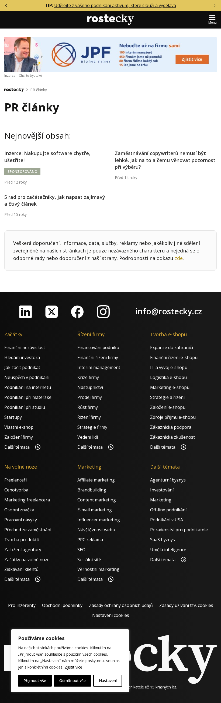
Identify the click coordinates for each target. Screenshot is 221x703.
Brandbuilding (91, 490)
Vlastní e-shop (18, 427)
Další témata (17, 447)
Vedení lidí (87, 437)
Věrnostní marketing (98, 569)
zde (179, 258)
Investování (162, 490)
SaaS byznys (162, 540)
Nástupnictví (90, 387)
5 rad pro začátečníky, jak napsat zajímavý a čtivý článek (54, 200)
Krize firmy (88, 377)
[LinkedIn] (25, 311)
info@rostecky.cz (169, 311)
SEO (81, 550)
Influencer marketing (98, 520)
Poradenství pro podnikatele (179, 530)
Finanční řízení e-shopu (174, 357)
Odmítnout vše (72, 680)
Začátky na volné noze (27, 560)
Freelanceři (15, 480)
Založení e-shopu (167, 407)
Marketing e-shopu (169, 387)
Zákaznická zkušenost (172, 437)
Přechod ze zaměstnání (27, 530)
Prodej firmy (89, 397)
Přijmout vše (34, 680)
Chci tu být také (30, 75)
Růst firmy (87, 407)
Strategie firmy (92, 427)
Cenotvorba (16, 490)
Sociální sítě (89, 560)
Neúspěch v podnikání (26, 377)
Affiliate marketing (96, 480)
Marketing (160, 500)
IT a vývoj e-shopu (168, 367)
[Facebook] (77, 311)
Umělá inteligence (168, 550)
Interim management (98, 367)
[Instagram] (103, 311)
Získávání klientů (21, 569)
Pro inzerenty (22, 605)
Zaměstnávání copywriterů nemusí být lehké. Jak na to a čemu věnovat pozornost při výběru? (165, 160)
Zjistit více (73, 667)
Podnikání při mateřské (27, 397)
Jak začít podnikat (22, 367)
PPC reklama (90, 540)
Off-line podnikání (168, 510)
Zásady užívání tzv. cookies (186, 605)
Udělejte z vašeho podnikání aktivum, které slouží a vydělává (115, 5)
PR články (38, 89)
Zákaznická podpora (170, 427)
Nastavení (108, 680)
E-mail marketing (94, 510)
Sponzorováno (22, 171)
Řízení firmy (89, 417)
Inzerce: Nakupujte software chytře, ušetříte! (47, 156)
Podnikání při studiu (24, 407)
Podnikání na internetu (27, 387)
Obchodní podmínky (62, 605)
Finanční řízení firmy (97, 357)
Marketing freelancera (27, 500)
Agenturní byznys (168, 480)
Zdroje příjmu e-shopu (173, 417)
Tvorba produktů (21, 540)
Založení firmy (18, 437)
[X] (51, 311)
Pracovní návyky (20, 520)
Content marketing (96, 500)
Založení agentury (22, 550)
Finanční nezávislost (24, 347)
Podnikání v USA (166, 520)
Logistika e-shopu (168, 377)
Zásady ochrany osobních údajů (121, 605)
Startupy (13, 417)
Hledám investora (22, 357)
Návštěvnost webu (96, 530)
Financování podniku (98, 347)
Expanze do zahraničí (171, 347)
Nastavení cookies (110, 615)
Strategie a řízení (167, 397)
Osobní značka (19, 510)
